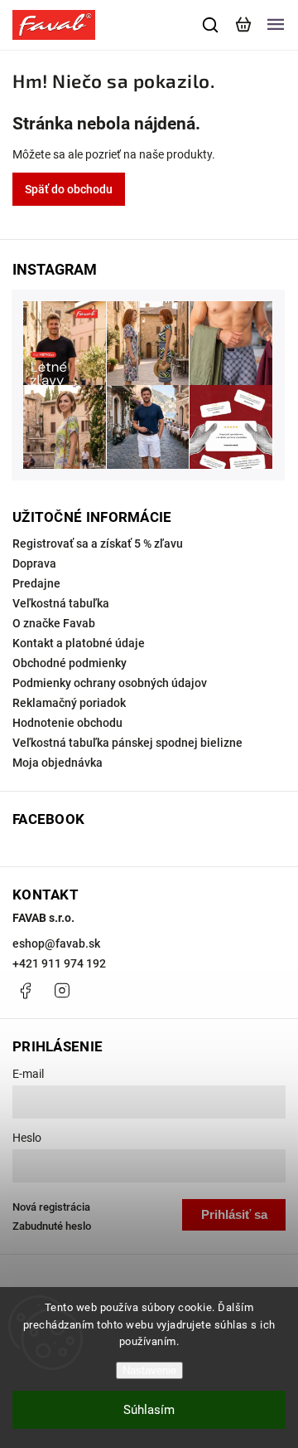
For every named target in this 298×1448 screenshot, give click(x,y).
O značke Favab (53, 623)
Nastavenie (149, 1370)
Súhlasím (149, 1409)
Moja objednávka (57, 762)
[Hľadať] (211, 24)
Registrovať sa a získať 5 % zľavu (97, 543)
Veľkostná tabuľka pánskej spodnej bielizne (127, 742)
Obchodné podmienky (69, 663)
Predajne (36, 583)
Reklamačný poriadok (69, 702)
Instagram (62, 990)
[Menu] (276, 24)
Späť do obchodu (69, 189)
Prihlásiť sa (234, 1214)
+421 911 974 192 (59, 963)
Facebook (24, 990)
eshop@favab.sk (56, 943)
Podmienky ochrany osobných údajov (109, 683)
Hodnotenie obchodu (67, 722)
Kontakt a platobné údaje (78, 643)
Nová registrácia (51, 1207)
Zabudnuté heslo (51, 1226)
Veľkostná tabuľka (60, 603)
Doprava (34, 563)
